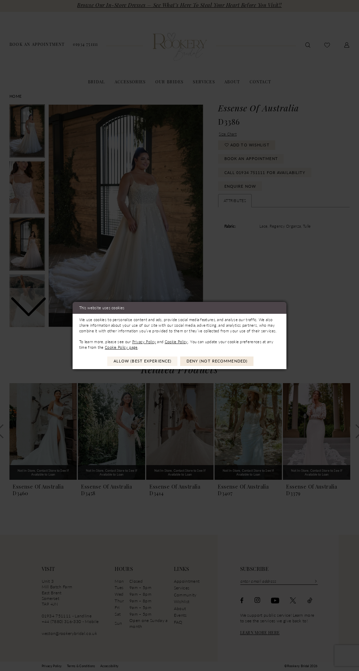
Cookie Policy (176, 341)
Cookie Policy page (121, 347)
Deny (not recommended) (217, 361)
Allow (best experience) (143, 361)
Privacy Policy (144, 341)
